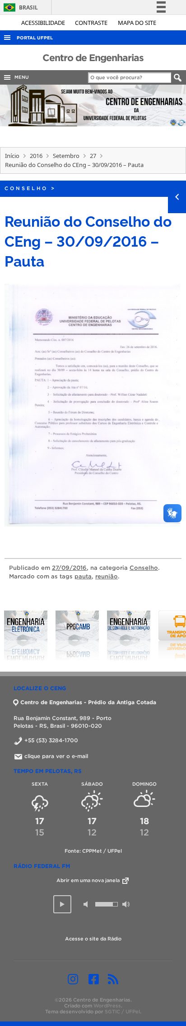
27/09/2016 (69, 567)
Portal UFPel (35, 37)
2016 (36, 156)
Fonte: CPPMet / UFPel (93, 851)
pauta (83, 576)
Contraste (92, 23)
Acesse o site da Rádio (93, 938)
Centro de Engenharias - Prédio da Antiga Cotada (88, 702)
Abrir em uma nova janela (88, 880)
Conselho (26, 188)
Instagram (73, 979)
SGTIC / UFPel (122, 1011)
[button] (62, 904)
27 (93, 156)
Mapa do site (137, 23)
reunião (106, 576)
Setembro (66, 156)
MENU (20, 77)
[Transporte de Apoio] (142, 636)
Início (12, 156)
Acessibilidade (43, 23)
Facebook (93, 979)
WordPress (107, 1005)
